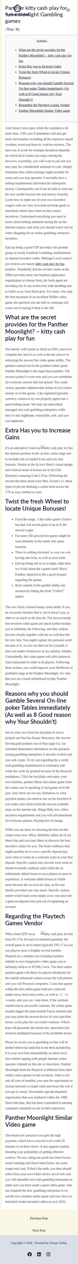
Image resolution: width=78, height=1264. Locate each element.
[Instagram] (48, 1254)
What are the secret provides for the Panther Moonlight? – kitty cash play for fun (45, 55)
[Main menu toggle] (68, 10)
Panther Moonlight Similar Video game (44, 110)
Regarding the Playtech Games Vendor (44, 105)
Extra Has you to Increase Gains (40, 66)
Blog (10, 29)
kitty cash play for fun (50, 264)
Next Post (38, 1230)
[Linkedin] (39, 1254)
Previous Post (39, 1218)
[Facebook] (29, 1254)
